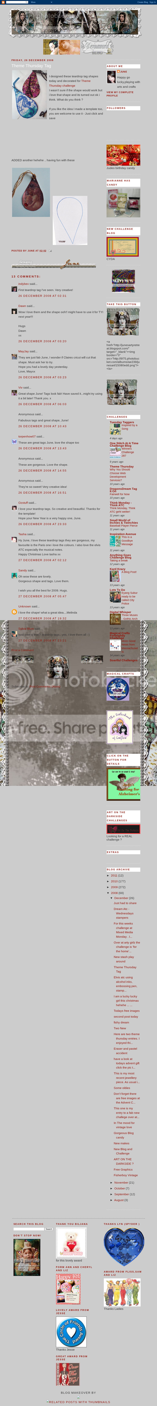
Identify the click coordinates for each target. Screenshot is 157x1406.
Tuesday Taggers (122, 422)
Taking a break (119, 560)
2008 (115, 893)
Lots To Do (117, 589)
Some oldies (122, 1088)
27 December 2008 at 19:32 (42, 618)
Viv (20, 387)
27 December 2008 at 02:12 (42, 560)
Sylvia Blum (26, 628)
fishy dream (121, 1022)
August (119, 1200)
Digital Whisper (120, 612)
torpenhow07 (27, 436)
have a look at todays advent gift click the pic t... (126, 1063)
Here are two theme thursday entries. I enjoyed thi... (127, 1038)
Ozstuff (23, 502)
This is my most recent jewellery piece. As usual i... (127, 1078)
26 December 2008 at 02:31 (42, 295)
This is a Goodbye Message (127, 540)
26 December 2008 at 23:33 (42, 524)
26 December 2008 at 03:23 (42, 377)
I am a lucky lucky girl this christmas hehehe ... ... (126, 1001)
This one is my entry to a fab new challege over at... (127, 1113)
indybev (23, 283)
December (121, 898)
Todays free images (127, 1010)
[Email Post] (49, 251)
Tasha (22, 534)
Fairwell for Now (120, 494)
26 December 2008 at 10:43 (42, 426)
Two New (120, 1028)
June (123, 72)
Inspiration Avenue (123, 534)
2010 (115, 881)
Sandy (22, 570)
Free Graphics (123, 1169)
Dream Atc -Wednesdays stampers (124, 913)
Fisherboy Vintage (126, 1175)
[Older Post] (91, 663)
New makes (121, 1143)
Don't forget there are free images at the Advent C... (127, 1098)
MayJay (23, 351)
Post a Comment (22, 650)
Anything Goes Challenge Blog (120, 556)
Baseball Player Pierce (124, 525)
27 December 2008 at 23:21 (42, 640)
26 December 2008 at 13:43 (42, 448)
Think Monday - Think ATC (121, 504)
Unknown (24, 606)
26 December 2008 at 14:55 (42, 470)
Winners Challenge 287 (128, 452)
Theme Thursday (122, 466)
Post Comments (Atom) (45, 686)
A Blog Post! (129, 572)
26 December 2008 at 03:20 (42, 341)
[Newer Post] (22, 663)
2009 (115, 887)
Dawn (22, 306)
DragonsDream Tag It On (123, 490)
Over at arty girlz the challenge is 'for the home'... (127, 947)
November (121, 1182)
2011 (114, 875)
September (122, 1194)
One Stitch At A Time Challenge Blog (124, 444)
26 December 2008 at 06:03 (42, 404)
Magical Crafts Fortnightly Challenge (120, 636)
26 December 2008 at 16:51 (42, 492)
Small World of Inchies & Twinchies (124, 521)
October (120, 1188)
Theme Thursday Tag (31, 66)
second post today (126, 1016)
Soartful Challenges (124, 660)
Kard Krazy (117, 569)
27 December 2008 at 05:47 (42, 596)
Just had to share (125, 903)
